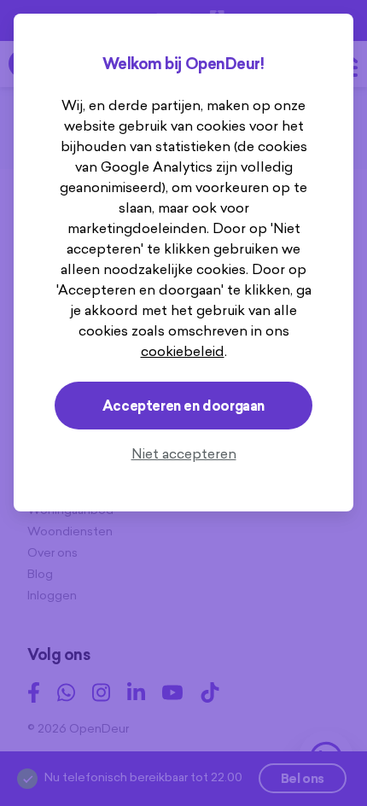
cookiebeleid (182, 350)
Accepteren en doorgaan (183, 405)
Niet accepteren (183, 453)
